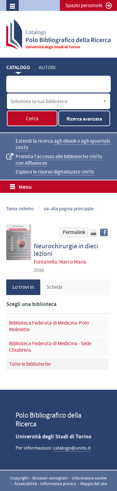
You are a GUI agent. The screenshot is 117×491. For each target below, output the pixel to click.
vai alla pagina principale (68, 209)
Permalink (74, 232)
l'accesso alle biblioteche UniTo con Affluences (59, 159)
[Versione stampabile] (93, 233)
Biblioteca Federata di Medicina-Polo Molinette (49, 326)
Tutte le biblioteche (30, 364)
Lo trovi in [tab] (23, 287)
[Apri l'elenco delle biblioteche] (105, 101)
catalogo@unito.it (72, 448)
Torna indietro (20, 209)
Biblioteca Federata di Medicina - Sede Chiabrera (50, 346)
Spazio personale (83, 5)
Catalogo (18, 67)
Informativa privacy (58, 483)
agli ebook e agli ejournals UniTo (63, 144)
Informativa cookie (89, 478)
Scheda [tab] (54, 287)
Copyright (19, 478)
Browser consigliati (49, 478)
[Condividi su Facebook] (104, 232)
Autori (47, 67)
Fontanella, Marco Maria (60, 262)
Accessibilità (25, 483)
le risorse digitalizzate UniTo (63, 172)
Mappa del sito (93, 483)
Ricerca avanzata (84, 119)
